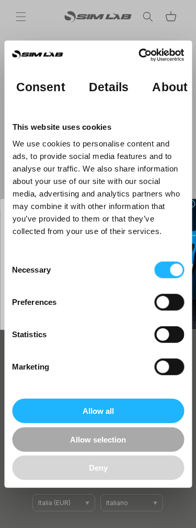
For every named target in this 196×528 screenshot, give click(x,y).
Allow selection (98, 439)
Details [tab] (108, 86)
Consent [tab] (40, 86)
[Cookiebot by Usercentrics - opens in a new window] (139, 55)
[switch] (169, 302)
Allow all (98, 411)
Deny (98, 467)
